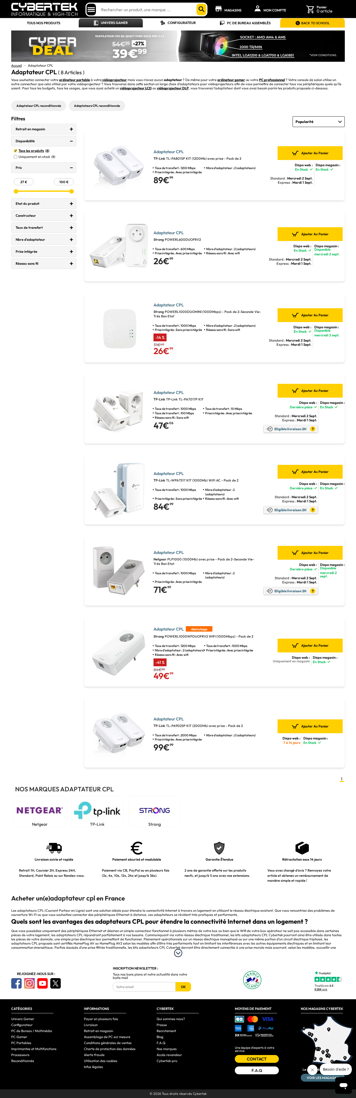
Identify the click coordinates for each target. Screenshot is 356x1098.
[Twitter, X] (55, 983)
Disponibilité (25, 141)
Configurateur (182, 23)
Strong (154, 824)
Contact (257, 1059)
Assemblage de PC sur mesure (107, 1037)
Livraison (91, 1025)
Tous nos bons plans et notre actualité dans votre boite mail (150, 976)
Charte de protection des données (110, 1049)
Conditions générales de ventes (108, 1043)
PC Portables (21, 1043)
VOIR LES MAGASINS (323, 1078)
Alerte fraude (94, 1055)
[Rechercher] (201, 9)
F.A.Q (161, 1043)
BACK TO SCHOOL (315, 23)
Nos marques (167, 1049)
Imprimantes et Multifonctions (34, 1049)
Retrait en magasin (30, 129)
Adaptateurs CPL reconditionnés (97, 106)
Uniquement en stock (37, 156)
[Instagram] (29, 983)
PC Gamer (19, 1037)
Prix (19, 167)
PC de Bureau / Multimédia (31, 1031)
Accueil (16, 65)
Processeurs (20, 1055)
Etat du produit (27, 203)
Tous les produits (34, 150)
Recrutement (166, 1031)
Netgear (40, 824)
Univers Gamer (114, 23)
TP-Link (97, 824)
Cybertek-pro (167, 1061)
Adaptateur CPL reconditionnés (38, 106)
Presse (162, 1025)
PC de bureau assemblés (249, 23)
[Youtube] (42, 983)
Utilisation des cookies (100, 1061)
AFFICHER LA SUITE (178, 953)
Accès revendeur (169, 1055)
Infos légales (93, 1067)
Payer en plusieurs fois (101, 1019)
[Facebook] (16, 983)
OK (183, 987)
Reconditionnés (22, 1061)
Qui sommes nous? (171, 1019)
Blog (160, 1037)
